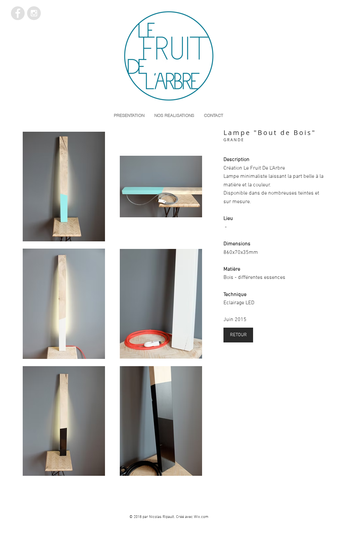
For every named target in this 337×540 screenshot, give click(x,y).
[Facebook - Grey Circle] (18, 13)
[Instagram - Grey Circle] (34, 13)
